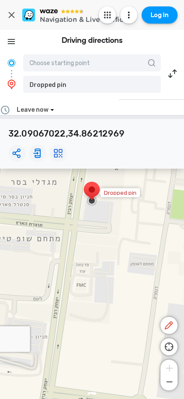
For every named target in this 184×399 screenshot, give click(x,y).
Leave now (32, 109)
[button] (92, 84)
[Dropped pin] (92, 193)
